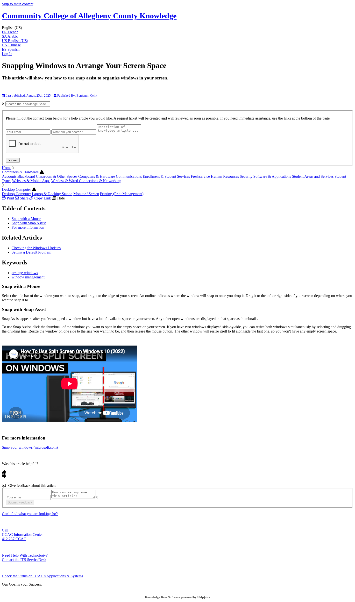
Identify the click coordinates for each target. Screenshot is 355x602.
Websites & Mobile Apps (31, 181)
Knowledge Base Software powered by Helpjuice (177, 597)
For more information (28, 227)
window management (28, 277)
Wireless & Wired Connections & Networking (86, 181)
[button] (177, 28)
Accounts (9, 176)
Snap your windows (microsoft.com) (30, 447)
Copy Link (42, 198)
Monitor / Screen (86, 194)
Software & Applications (272, 176)
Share (24, 198)
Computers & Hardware (20, 172)
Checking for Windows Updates (36, 248)
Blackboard (26, 176)
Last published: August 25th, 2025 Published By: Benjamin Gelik (51, 95)
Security (246, 176)
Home (6, 168)
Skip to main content (17, 4)
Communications (129, 176)
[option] (177, 32)
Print (10, 198)
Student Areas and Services (313, 176)
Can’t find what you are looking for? (30, 514)
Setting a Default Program (31, 252)
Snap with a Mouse (26, 219)
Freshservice (200, 176)
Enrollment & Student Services (166, 176)
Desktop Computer (16, 189)
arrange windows (25, 273)
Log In (7, 54)
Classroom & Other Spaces (57, 176)
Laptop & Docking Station (52, 194)
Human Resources (225, 176)
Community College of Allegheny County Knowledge (89, 15)
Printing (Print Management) (121, 194)
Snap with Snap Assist (29, 223)
